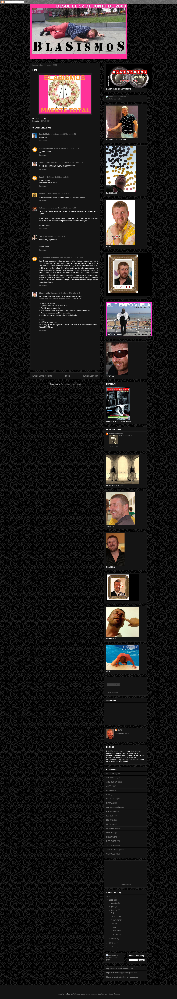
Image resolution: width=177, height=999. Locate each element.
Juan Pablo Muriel (46, 148)
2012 (111, 896)
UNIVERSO (115, 924)
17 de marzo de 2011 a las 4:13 (57, 194)
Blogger (116, 994)
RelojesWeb (111, 692)
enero (114, 939)
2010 (111, 943)
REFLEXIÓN (45, 121)
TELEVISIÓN (111, 845)
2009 (111, 947)
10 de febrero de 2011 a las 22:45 (63, 134)
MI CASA (110, 824)
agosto (114, 903)
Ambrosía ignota (45, 208)
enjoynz (94, 994)
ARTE (108, 786)
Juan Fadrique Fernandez (49, 258)
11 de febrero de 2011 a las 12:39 (66, 148)
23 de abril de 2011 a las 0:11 (54, 236)
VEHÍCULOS (111, 854)
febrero (114, 910)
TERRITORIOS (112, 850)
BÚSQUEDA (116, 931)
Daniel (41, 177)
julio (113, 906)
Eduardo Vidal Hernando (48, 163)
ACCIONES (111, 773)
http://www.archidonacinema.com (119, 968)
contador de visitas (114, 99)
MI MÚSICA (111, 828)
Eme (40, 236)
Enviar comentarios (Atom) (71, 384)
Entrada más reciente (42, 376)
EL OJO (114, 927)
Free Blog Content (125, 884)
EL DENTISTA (116, 920)
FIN (112, 913)
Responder (43, 141)
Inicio (67, 376)
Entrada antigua (90, 376)
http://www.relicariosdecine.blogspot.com (123, 977)
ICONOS (109, 816)
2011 (111, 900)
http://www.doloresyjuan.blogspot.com (121, 973)
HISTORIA (110, 812)
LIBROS (109, 820)
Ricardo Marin (44, 134)
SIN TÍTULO (116, 934)
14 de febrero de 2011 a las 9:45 (56, 177)
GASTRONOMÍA (113, 807)
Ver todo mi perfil (122, 733)
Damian (42, 194)
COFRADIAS (111, 799)
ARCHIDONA (111, 782)
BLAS (120, 730)
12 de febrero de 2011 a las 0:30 (71, 163)
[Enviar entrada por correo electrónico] (45, 118)
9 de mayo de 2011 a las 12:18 (71, 258)
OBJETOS (110, 833)
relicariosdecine (116, 434)
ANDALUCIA (111, 778)
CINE (108, 795)
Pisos (117, 692)
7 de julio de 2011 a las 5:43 (69, 293)
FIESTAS (110, 803)
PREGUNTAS (111, 837)
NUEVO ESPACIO (126, 436)
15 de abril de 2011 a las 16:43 (64, 208)
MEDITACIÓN (116, 917)
